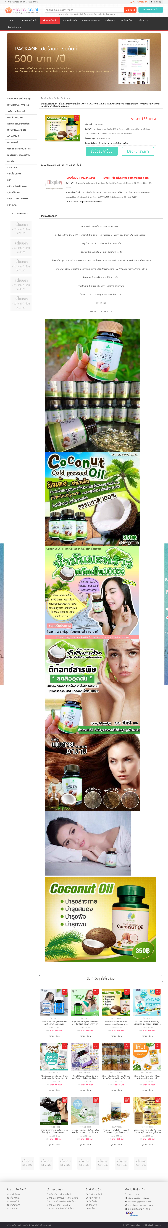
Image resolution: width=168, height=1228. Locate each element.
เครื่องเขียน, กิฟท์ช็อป (16, 130)
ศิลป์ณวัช (92, 1205)
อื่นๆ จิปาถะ (12, 205)
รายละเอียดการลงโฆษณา (60, 1205)
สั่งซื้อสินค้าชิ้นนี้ (102, 151)
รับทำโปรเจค (94, 1198)
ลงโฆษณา (110, 20)
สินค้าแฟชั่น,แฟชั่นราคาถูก (19, 99)
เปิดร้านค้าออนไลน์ (140, 2)
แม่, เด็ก (10, 161)
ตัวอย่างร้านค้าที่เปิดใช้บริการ (61, 1208)
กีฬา (9, 180)
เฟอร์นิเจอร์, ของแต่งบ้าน (18, 155)
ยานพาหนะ (12, 167)
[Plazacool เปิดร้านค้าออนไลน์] (21, 10)
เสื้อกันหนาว (15, 1205)
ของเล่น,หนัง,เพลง (15, 117)
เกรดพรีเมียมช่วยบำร (119, 143)
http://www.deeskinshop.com (91, 202)
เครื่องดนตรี (12, 142)
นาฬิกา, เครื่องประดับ (16, 111)
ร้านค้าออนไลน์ (95, 1194)
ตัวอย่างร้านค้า (69, 20)
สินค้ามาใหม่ (127, 20)
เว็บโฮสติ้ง (92, 1201)
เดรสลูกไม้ (92, 14)
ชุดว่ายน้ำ (101, 14)
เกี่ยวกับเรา (144, 20)
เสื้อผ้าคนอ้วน (110, 14)
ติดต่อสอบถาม (15, 27)
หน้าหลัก (47, 98)
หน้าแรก (12, 20)
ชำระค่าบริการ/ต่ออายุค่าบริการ (62, 1201)
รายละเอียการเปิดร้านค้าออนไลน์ (63, 1198)
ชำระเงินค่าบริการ (91, 20)
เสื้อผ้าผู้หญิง (74, 14)
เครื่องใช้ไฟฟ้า (13, 136)
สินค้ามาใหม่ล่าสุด (62, 98)
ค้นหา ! (131, 10)
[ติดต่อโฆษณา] (21, 229)
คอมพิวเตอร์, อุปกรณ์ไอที (18, 124)
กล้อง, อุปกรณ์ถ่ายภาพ (17, 186)
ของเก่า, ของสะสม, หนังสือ (19, 149)
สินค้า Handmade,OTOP (18, 199)
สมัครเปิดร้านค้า (150, 9)
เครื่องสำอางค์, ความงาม (18, 105)
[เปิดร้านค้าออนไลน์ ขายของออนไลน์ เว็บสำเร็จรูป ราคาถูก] (84, 62)
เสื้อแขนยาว (15, 1208)
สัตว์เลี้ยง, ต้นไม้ (14, 174)
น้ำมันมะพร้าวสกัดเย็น (99, 143)
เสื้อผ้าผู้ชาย (84, 14)
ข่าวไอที (92, 1208)
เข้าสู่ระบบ (156, 2)
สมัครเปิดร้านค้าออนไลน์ (60, 1194)
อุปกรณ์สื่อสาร (13, 192)
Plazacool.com (136, 1225)
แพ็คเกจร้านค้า (50, 20)
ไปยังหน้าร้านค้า (138, 151)
